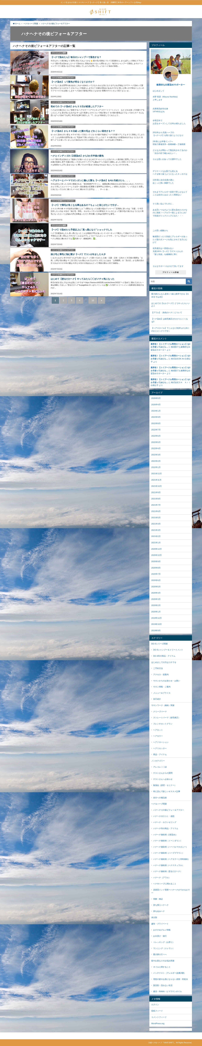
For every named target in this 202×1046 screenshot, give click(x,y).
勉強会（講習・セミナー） (164, 785)
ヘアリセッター (160, 748)
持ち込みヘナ (159, 911)
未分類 (154, 917)
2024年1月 (156, 411)
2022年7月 (156, 430)
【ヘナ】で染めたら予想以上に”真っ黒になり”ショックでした (81, 229)
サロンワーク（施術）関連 (162, 705)
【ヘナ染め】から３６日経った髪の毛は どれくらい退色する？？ (83, 131)
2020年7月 (156, 574)
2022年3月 (156, 455)
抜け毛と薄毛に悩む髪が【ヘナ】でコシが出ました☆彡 (78, 254)
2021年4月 (156, 524)
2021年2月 (156, 536)
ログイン (155, 1005)
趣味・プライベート (160, 924)
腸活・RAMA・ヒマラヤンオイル (167, 991)
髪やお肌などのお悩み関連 (162, 961)
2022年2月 (156, 461)
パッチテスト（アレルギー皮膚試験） (169, 973)
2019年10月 (156, 624)
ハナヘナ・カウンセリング (164, 822)
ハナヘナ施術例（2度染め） (165, 835)
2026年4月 (156, 404)
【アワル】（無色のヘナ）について (166, 312)
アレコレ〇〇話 (160, 767)
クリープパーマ (160, 711)
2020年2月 (156, 605)
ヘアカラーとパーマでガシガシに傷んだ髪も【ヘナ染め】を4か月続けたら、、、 (91, 180)
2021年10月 (156, 486)
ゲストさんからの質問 (59, 53)
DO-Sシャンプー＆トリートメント (168, 650)
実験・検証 (158, 899)
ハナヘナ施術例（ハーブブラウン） (168, 853)
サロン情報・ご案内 (162, 687)
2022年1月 (156, 467)
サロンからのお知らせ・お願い (166, 681)
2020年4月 (156, 593)
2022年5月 (156, 442)
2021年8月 (156, 499)
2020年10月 (156, 555)
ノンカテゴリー (158, 761)
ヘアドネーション (161, 742)
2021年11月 (156, 480)
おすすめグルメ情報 (162, 930)
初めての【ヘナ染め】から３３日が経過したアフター (77, 106)
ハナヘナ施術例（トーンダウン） (167, 841)
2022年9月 (156, 417)
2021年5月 (156, 518)
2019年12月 (156, 618)
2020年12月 (156, 549)
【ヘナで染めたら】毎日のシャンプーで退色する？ (76, 57)
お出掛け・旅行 (160, 936)
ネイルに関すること (162, 967)
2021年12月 (156, 474)
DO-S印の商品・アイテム (164, 656)
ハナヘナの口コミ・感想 (163, 816)
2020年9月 (156, 561)
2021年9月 (156, 492)
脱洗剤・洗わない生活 (162, 985)
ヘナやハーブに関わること (164, 884)
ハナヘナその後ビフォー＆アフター (63, 77)
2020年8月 (156, 568)
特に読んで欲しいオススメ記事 (166, 791)
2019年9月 (156, 630)
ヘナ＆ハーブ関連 (159, 804)
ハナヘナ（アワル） (162, 877)
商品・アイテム (160, 754)
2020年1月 (156, 612)
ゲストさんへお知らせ (162, 779)
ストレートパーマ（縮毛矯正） (166, 718)
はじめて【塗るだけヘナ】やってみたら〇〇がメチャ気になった (82, 279)
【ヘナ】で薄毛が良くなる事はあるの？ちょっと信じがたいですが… (85, 205)
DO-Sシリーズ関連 (159, 644)
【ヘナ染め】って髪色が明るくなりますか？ (73, 82)
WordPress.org (157, 1023)
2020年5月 (156, 587)
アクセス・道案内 (161, 674)
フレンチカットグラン (162, 724)
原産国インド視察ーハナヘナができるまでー (170, 891)
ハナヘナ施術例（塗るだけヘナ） (167, 871)
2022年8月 (156, 423)
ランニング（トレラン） (163, 948)
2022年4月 (156, 448)
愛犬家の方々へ (160, 954)
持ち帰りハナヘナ (161, 905)
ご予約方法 (158, 668)
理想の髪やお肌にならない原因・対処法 (170, 979)
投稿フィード (157, 1011)
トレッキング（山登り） (163, 942)
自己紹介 (157, 699)
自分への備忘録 (160, 798)
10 (93, 300)
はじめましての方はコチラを (163, 662)
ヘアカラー (158, 736)
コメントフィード (159, 1017)
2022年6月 (156, 436)
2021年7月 (156, 505)
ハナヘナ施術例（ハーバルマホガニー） (170, 847)
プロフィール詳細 (170, 272)
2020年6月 (156, 580)
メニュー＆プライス (162, 693)
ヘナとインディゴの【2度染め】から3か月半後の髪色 (77, 156)
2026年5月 (156, 398)
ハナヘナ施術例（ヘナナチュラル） (168, 865)
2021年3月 (156, 530)
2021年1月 (156, 543)
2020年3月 (156, 599)
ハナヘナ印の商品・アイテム (165, 828)
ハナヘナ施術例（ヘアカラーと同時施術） (171, 859)
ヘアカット (158, 730)
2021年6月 (156, 511)
